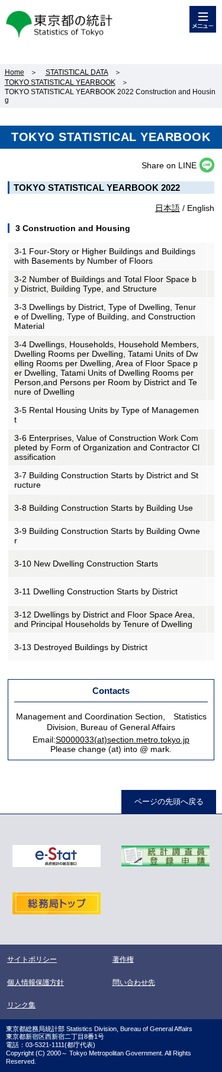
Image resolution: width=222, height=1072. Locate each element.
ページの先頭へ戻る (169, 801)
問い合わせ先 (133, 982)
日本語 (167, 208)
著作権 (123, 959)
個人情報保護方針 (35, 982)
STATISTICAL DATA (77, 72)
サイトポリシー (32, 959)
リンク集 (21, 1005)
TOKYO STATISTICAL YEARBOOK (60, 82)
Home (14, 72)
